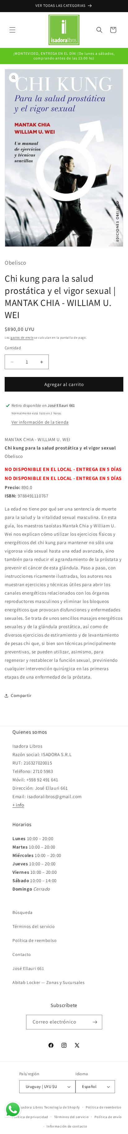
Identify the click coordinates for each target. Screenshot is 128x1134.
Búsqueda (22, 912)
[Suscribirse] (95, 1022)
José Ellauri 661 (28, 968)
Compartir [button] (21, 695)
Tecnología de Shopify (62, 1107)
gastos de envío (22, 338)
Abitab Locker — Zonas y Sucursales (48, 982)
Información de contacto (67, 1126)
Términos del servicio (33, 926)
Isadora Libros (31, 1107)
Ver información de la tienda (40, 422)
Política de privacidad (30, 1117)
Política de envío (108, 1117)
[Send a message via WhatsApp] (13, 1109)
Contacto (21, 954)
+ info (18, 805)
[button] (12, 30)
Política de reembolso (34, 940)
